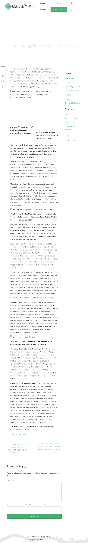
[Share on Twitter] (2, 75)
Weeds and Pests (72, 91)
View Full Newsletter (18, 434)
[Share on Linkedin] (2, 86)
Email (28, 505)
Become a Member (59, 9)
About (51, 3)
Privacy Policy (46, 537)
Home (42, 3)
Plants (67, 83)
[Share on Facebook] (2, 70)
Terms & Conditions (36, 539)
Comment (11, 480)
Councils (69, 3)
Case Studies (70, 122)
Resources (44, 10)
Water (67, 99)
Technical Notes (71, 118)
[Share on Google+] (2, 81)
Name (10, 505)
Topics (59, 3)
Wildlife (68, 95)
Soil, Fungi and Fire (72, 87)
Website (47, 505)
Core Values (70, 79)
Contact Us (34, 537)
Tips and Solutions (72, 103)
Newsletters (69, 114)
